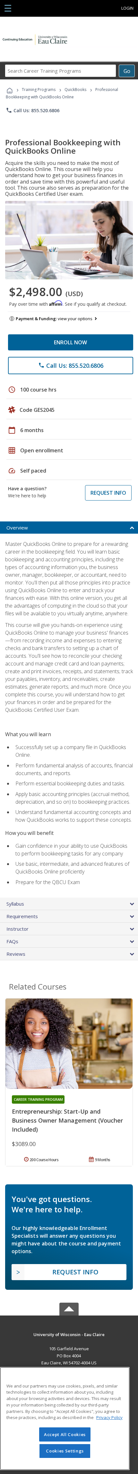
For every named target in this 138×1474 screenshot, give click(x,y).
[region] (65, 1418)
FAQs (12, 941)
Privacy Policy (109, 1417)
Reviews (15, 954)
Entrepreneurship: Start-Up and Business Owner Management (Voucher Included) (67, 1120)
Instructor (17, 929)
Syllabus (15, 903)
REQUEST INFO (108, 492)
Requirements (22, 916)
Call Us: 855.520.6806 (32, 110)
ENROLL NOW (70, 342)
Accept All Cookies (65, 1434)
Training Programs (39, 89)
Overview (17, 527)
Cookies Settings (65, 1451)
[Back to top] (69, 1334)
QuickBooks (75, 89)
